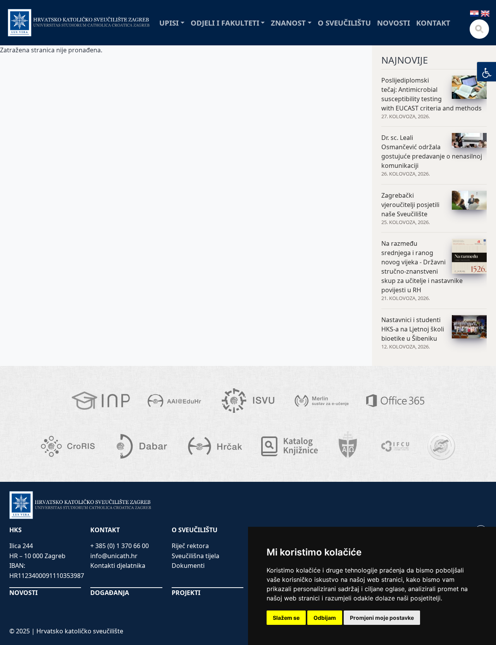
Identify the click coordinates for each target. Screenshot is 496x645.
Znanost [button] (288, 23)
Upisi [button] (169, 23)
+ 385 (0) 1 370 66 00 (119, 546)
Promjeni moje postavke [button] (382, 617)
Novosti (393, 23)
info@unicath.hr (114, 556)
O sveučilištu (344, 23)
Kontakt (433, 23)
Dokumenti (188, 565)
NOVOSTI (23, 592)
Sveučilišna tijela (195, 556)
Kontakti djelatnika (117, 565)
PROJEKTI (186, 592)
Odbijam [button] (324, 617)
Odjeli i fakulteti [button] (225, 23)
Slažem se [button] (286, 617)
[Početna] (79, 22)
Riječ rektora (190, 546)
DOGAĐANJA (109, 592)
